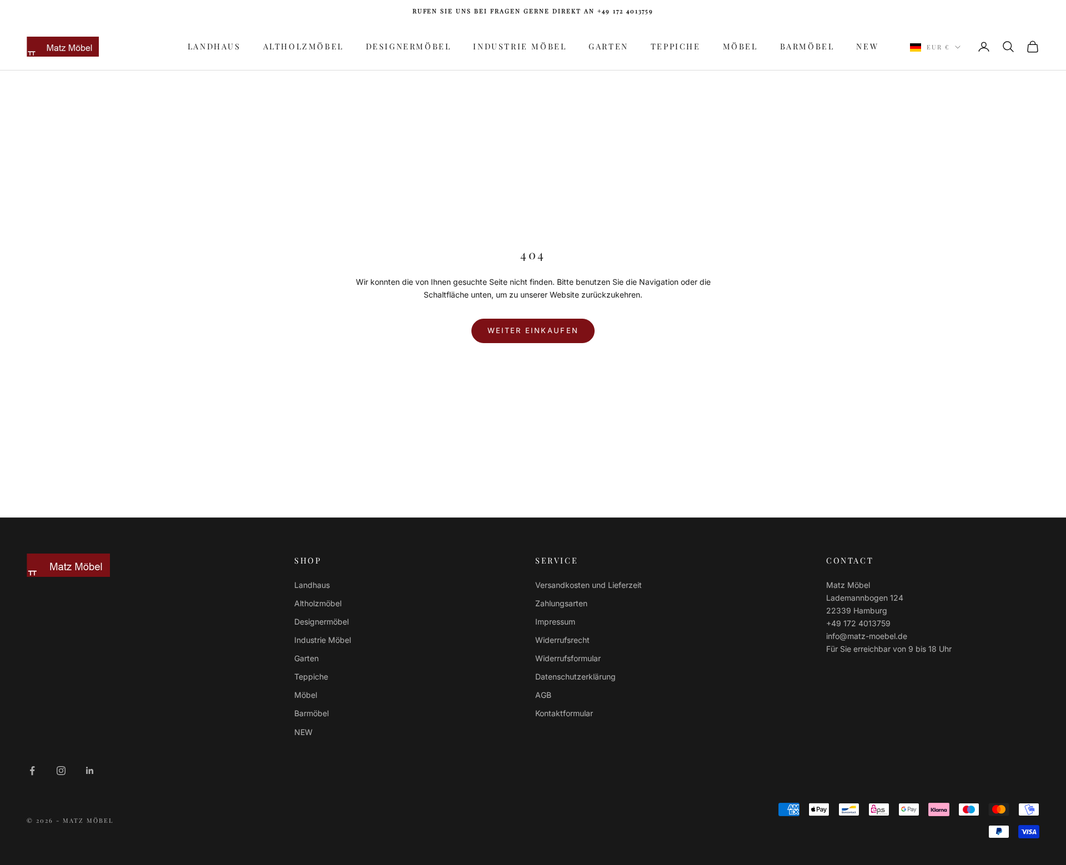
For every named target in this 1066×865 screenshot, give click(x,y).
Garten (608, 46)
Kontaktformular (564, 713)
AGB (543, 695)
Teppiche (676, 46)
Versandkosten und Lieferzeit (588, 585)
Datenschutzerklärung (575, 676)
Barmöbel (807, 46)
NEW (867, 46)
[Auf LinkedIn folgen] (89, 770)
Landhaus (214, 46)
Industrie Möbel (519, 46)
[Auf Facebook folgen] (32, 770)
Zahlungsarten (561, 603)
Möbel (740, 46)
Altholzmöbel (303, 46)
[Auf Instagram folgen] (61, 770)
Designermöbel (408, 46)
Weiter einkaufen (533, 330)
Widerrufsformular (568, 658)
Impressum (555, 621)
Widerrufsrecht (562, 640)
